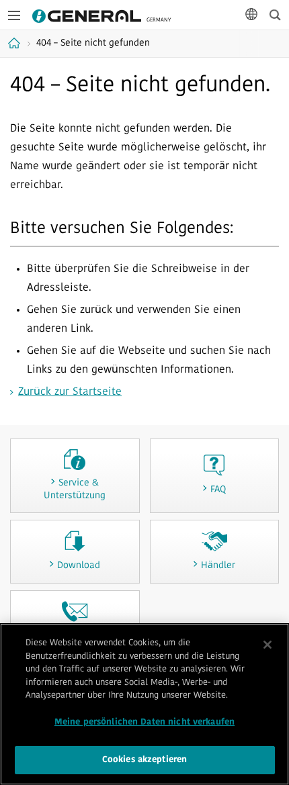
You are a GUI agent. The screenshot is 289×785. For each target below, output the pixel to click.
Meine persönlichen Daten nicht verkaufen (144, 722)
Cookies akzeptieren (144, 759)
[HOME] (16, 43)
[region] (144, 704)
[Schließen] (267, 644)
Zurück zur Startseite (70, 392)
